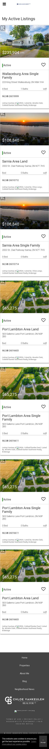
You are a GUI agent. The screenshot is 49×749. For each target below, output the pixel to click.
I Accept (43, 741)
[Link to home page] (24, 4)
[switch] (43, 63)
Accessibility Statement (20, 721)
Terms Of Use (13, 719)
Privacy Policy (32, 719)
